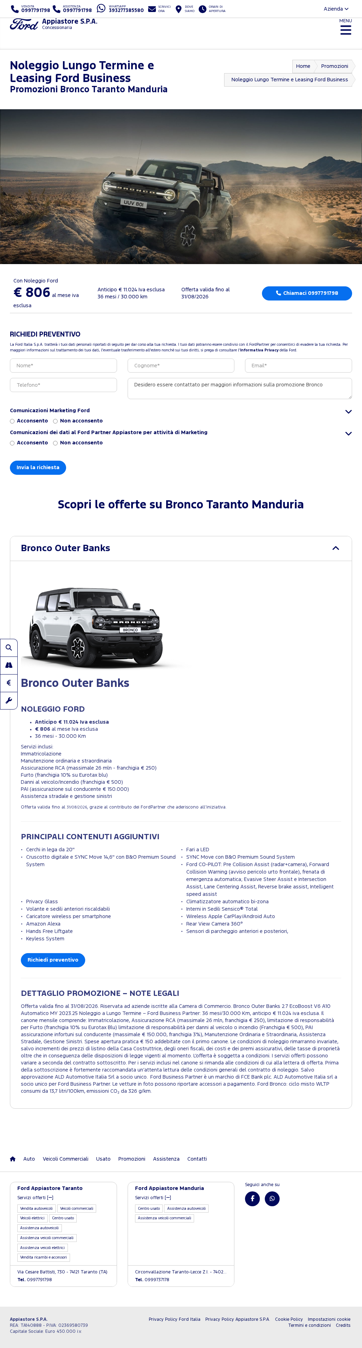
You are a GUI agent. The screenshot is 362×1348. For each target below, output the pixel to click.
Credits (343, 1325)
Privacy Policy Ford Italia (174, 1319)
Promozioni (334, 66)
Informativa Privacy (259, 350)
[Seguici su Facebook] (252, 1198)
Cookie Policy (289, 1319)
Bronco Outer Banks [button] (65, 548)
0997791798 (34, 1280)
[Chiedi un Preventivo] (9, 683)
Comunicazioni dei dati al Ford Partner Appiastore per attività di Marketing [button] (109, 432)
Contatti (197, 1159)
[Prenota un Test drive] (9, 665)
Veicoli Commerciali (65, 1159)
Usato (103, 1159)
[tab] (181, 548)
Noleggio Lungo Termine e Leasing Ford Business (290, 79)
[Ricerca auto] (9, 648)
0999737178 (152, 1280)
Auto (29, 1159)
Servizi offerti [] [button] (35, 1198)
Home (303, 66)
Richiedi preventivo (53, 960)
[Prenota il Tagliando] (9, 701)
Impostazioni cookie (329, 1319)
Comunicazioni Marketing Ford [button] (50, 410)
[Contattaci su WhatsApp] (272, 1198)
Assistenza (166, 1159)
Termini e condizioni (309, 1325)
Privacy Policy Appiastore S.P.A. (237, 1319)
